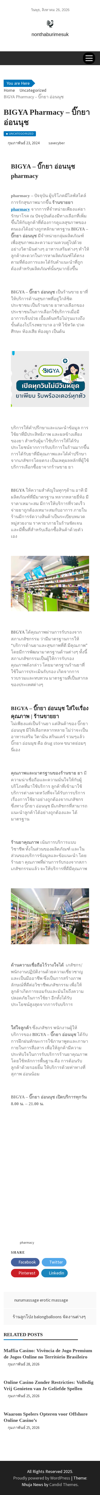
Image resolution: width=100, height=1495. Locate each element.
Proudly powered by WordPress (42, 1478)
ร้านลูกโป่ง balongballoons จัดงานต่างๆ (49, 1316)
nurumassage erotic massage (41, 1300)
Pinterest (26, 1273)
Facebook (26, 1262)
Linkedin (56, 1273)
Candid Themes (63, 1484)
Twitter (55, 1262)
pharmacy (20, 209)
